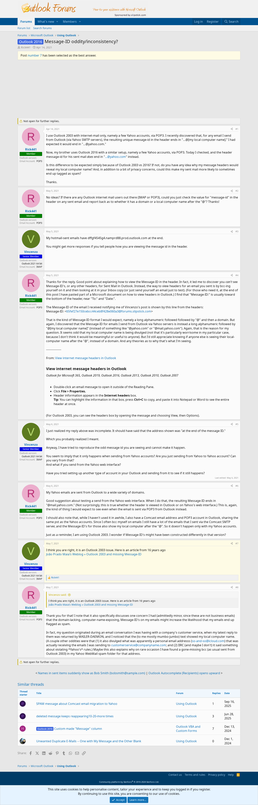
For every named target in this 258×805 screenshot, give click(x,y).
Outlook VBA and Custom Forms (188, 728)
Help (231, 774)
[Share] (231, 129)
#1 (237, 129)
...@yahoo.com (115, 157)
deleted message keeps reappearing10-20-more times (75, 716)
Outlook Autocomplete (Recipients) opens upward (184, 673)
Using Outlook (186, 704)
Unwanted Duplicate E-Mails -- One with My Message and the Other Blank (88, 741)
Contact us (175, 774)
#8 (237, 587)
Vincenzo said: (58, 595)
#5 (237, 424)
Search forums (42, 28)
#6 (237, 485)
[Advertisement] (109, 90)
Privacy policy (216, 774)
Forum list (24, 28)
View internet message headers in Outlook (85, 358)
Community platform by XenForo (129, 781)
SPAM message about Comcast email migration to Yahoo (76, 704)
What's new (46, 21)
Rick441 (26, 47)
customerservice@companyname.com (138, 645)
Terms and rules (195, 774)
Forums (26, 21)
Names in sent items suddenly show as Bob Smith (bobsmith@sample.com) (91, 673)
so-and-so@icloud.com (208, 641)
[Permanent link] (128, 369)
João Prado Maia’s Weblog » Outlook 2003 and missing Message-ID (93, 554)
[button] (57, 21)
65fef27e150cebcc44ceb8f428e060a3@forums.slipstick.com (108, 311)
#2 (237, 190)
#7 (237, 543)
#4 (237, 275)
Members (70, 21)
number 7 (35, 55)
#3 (237, 231)
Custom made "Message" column (69, 729)
